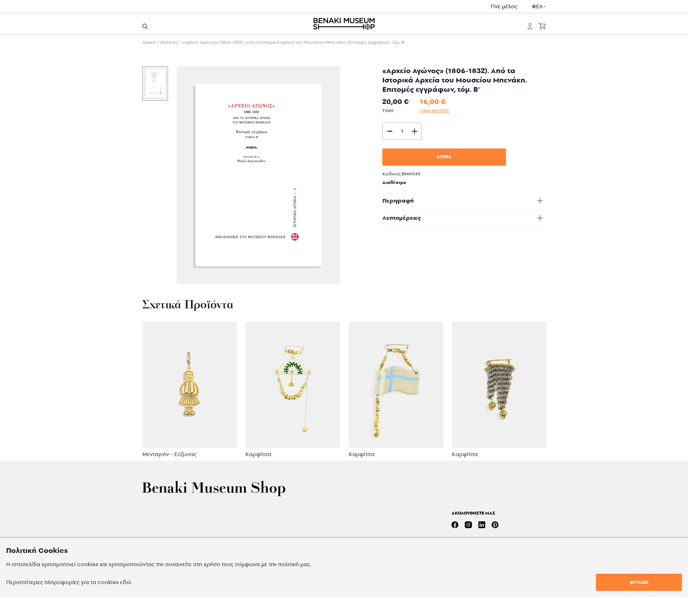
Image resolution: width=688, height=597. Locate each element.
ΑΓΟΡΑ (444, 156)
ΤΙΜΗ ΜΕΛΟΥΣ (434, 111)
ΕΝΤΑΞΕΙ (639, 582)
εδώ (125, 582)
